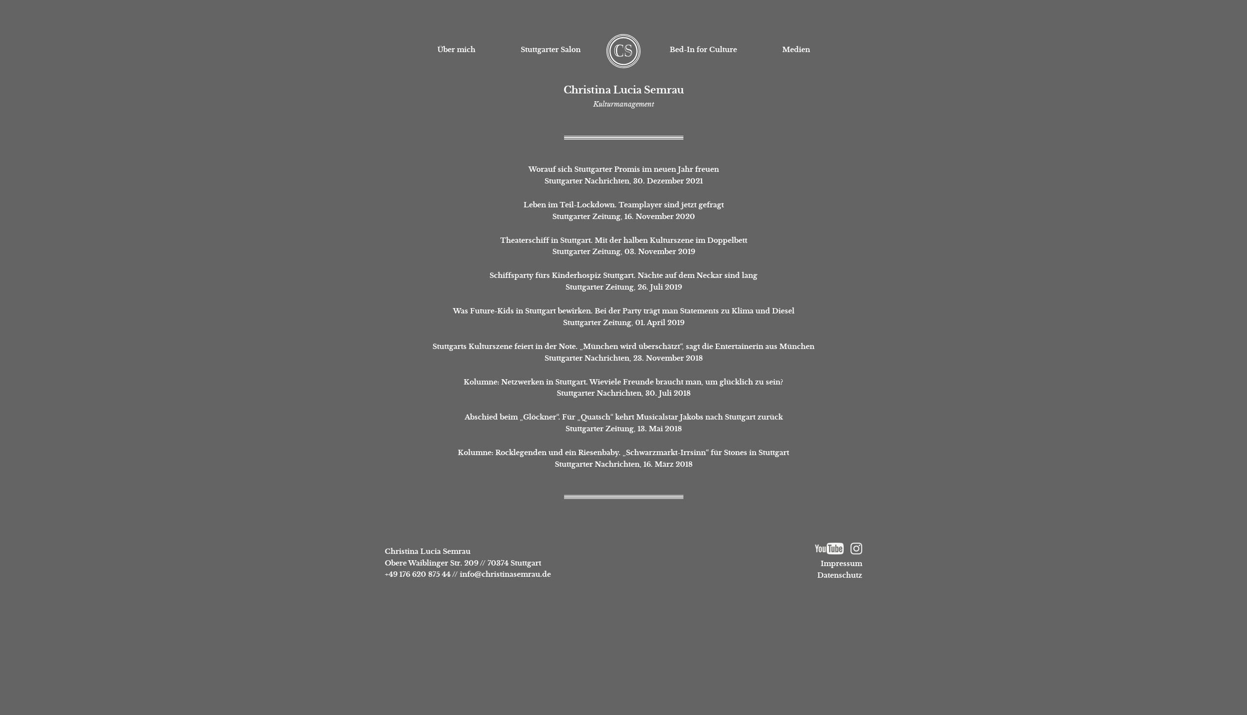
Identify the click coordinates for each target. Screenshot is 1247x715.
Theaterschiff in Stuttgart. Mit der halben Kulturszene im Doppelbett (623, 240)
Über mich (456, 49)
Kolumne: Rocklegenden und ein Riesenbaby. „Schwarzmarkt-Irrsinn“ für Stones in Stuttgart (623, 452)
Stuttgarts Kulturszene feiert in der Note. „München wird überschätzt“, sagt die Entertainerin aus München (623, 346)
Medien (796, 49)
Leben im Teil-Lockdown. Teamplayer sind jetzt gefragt (624, 205)
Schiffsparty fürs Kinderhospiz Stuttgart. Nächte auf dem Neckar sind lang (623, 275)
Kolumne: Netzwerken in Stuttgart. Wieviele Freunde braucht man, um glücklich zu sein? (623, 382)
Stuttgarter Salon (551, 49)
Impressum (841, 563)
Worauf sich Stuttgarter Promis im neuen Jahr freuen (624, 169)
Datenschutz (839, 575)
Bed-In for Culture (703, 49)
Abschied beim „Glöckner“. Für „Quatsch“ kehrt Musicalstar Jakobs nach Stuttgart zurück (624, 417)
